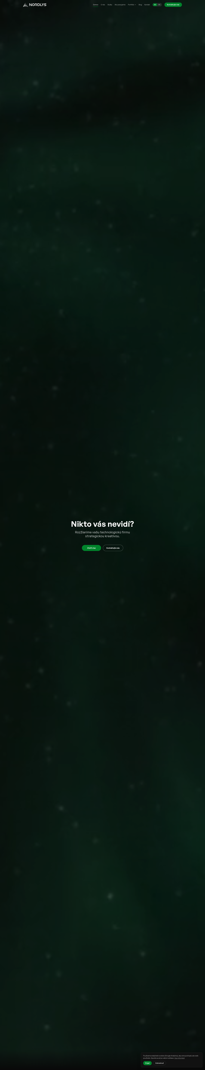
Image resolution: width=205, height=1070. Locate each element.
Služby (110, 5)
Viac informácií (179, 1058)
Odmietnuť (159, 1063)
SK (155, 4)
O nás (103, 5)
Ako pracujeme (120, 5)
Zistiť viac (91, 548)
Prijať (147, 1063)
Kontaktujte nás (173, 5)
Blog (140, 5)
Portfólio (131, 5)
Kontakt (147, 5)
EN (159, 4)
